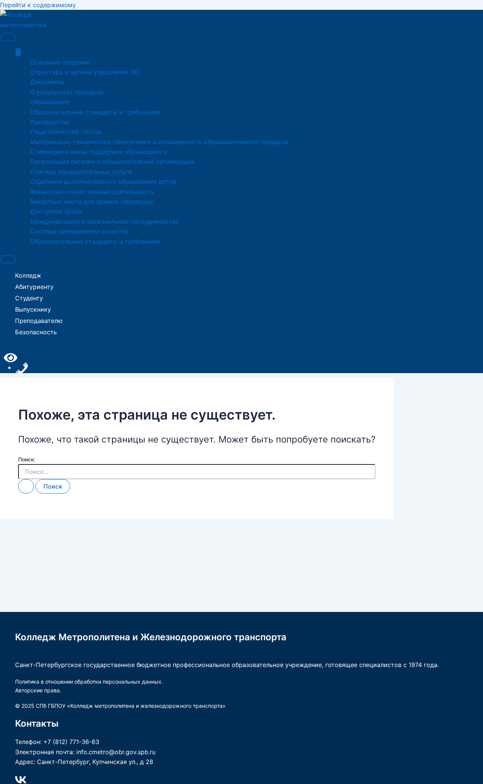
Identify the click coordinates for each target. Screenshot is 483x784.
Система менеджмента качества (79, 231)
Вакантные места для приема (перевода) (91, 201)
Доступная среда (56, 211)
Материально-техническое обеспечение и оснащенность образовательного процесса (159, 142)
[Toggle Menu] (8, 37)
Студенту (29, 298)
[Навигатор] (18, 52)
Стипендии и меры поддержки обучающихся (98, 151)
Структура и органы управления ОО (84, 72)
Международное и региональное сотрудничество (104, 221)
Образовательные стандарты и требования (95, 112)
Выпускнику (33, 309)
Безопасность (36, 332)
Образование (49, 102)
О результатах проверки (66, 92)
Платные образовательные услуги (81, 171)
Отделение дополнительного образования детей (103, 181)
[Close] (8, 259)
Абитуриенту (34, 287)
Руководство (49, 122)
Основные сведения (60, 62)
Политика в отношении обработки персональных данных (88, 681)
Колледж (28, 275)
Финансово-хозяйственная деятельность (92, 191)
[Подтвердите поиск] (26, 486)
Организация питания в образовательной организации (112, 161)
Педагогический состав (66, 131)
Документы (47, 82)
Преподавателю (39, 320)
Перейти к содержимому (38, 5)
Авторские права (37, 690)
